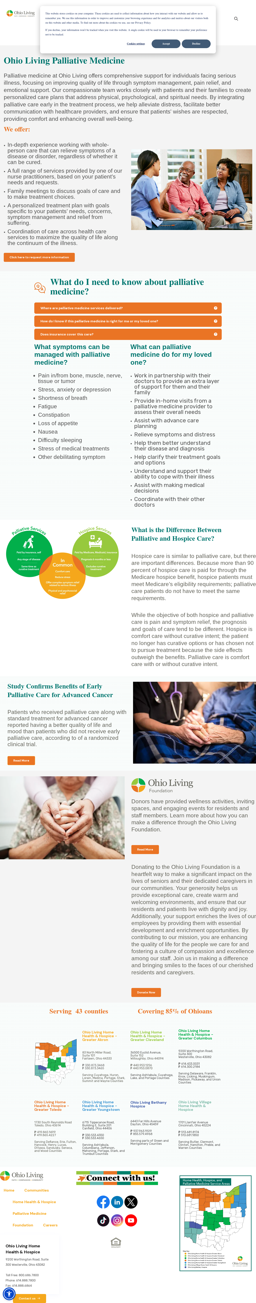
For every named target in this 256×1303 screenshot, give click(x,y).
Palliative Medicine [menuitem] (29, 1213)
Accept (166, 44)
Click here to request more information (39, 257)
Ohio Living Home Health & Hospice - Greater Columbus (195, 1034)
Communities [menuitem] (36, 1190)
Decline (196, 44)
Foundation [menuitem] (23, 1225)
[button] (9, 1293)
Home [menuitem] (9, 1190)
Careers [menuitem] (50, 1225)
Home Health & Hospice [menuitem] (34, 1201)
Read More (21, 760)
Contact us (27, 1298)
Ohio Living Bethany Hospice (148, 1104)
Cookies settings (136, 44)
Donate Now (146, 992)
